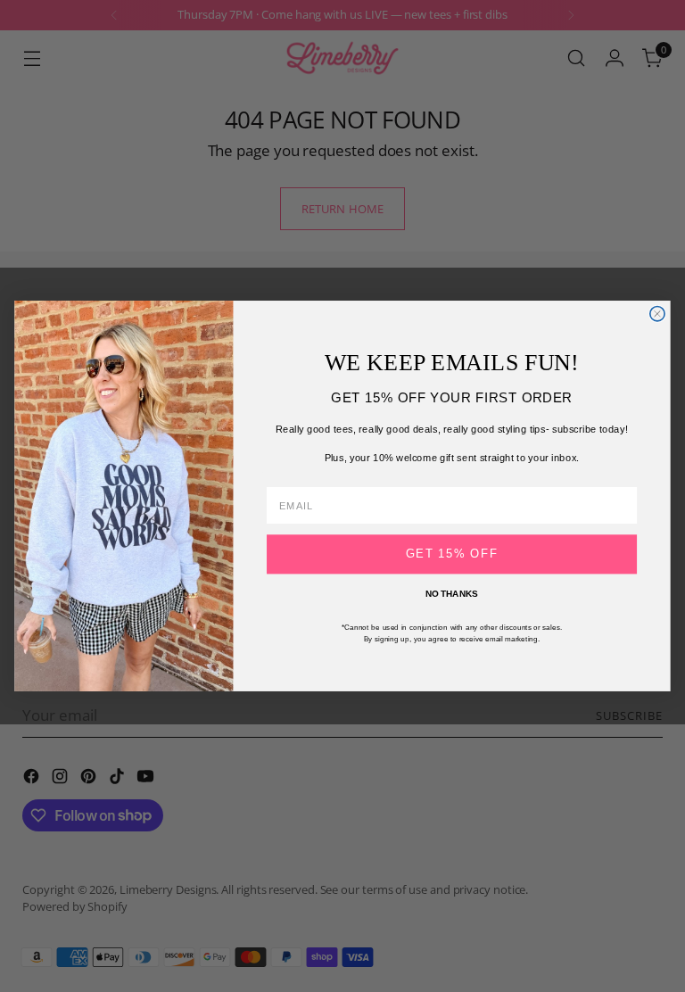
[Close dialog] (657, 314)
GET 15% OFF (452, 554)
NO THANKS (451, 594)
